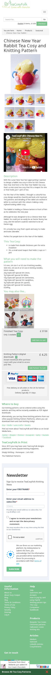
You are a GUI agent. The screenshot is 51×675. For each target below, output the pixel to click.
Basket (20, 23)
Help (31, 590)
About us (8, 592)
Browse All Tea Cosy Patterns (16, 671)
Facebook (7, 437)
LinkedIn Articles (36, 644)
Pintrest (21, 435)
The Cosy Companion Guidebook (34, 607)
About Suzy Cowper (12, 595)
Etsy (3, 425)
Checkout (42, 23)
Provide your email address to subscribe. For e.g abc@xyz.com (24, 511)
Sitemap (7, 612)
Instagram (30, 435)
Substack (33, 642)
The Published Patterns (11, 456)
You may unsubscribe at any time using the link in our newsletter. (25, 528)
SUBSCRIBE (14, 569)
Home (19, 30)
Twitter (5, 435)
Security (7, 610)
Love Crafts (18, 425)
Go (44, 19)
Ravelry (28, 425)
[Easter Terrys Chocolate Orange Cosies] (11, 303)
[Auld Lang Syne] (26, 320)
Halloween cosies (37, 627)
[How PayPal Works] (25, 377)
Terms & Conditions (12, 602)
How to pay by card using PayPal (38, 598)
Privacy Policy (9, 607)
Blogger (13, 435)
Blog (6, 597)
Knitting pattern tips (38, 602)
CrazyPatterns (35, 646)
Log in (6, 614)
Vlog (6, 600)
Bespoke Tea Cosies (38, 622)
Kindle (9, 425)
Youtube (45, 435)
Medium (33, 639)
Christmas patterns (37, 624)
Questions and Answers (36, 593)
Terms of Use (9, 605)
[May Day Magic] (26, 303)
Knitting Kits (35, 629)
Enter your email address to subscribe (20, 500)
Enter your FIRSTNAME (18, 489)
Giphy (38, 435)
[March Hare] (11, 320)
